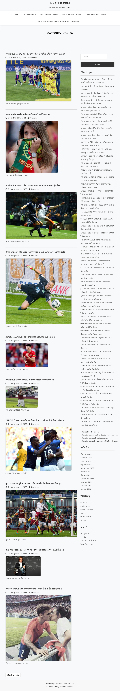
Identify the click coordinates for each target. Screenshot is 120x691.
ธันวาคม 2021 (86, 486)
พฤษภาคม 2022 (87, 468)
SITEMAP (15, 15)
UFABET (84, 503)
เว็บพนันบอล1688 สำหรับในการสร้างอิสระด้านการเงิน (30, 380)
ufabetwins (85, 506)
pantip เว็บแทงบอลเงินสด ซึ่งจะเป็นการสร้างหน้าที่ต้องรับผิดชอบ (35, 420)
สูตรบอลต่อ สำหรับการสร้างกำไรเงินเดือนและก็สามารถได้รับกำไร (35, 252)
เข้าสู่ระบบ (85, 534)
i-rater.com (60, 3)
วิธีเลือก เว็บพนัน (29, 15)
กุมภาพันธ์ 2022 (87, 479)
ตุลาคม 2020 (86, 489)
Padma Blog (54, 687)
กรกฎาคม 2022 (87, 461)
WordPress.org (87, 544)
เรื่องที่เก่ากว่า (13, 675)
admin (35, 58)
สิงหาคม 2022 (86, 458)
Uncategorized (87, 510)
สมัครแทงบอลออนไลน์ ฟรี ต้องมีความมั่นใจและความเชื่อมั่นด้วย (35, 550)
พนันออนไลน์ (86, 517)
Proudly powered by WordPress (60, 683)
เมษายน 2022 (86, 472)
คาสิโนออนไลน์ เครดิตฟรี (72, 15)
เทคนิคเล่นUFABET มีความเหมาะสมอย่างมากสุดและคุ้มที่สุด (33, 185)
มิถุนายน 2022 (87, 465)
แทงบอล (84, 520)
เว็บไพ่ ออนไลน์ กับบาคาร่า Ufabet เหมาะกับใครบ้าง (59, 22)
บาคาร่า (84, 513)
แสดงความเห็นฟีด (88, 541)
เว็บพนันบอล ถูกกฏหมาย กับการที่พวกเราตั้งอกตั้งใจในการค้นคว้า (35, 54)
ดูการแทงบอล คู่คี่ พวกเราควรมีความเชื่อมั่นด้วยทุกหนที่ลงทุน (33, 483)
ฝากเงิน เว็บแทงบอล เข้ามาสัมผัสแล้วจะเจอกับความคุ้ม (30, 337)
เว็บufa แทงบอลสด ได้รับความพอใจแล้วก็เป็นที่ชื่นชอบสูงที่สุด (34, 589)
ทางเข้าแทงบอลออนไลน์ (96, 15)
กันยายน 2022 (86, 454)
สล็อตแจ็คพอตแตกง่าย (49, 15)
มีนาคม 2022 (86, 475)
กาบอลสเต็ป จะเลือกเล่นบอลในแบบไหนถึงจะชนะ (28, 114)
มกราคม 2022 (86, 482)
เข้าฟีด (83, 537)
